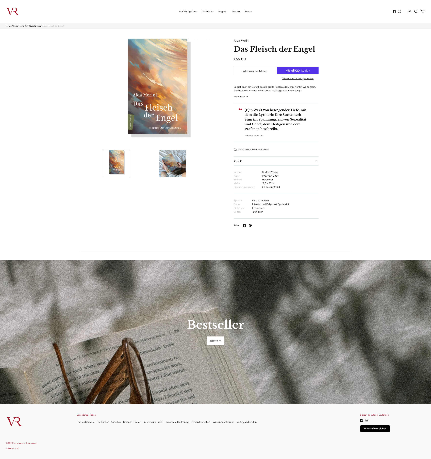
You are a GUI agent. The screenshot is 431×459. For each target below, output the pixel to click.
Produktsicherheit (200, 421)
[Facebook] (394, 11)
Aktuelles (116, 421)
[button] (416, 11)
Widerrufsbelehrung (223, 421)
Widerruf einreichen (375, 428)
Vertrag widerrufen (247, 421)
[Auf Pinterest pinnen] (250, 225)
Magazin (222, 11)
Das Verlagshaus (188, 11)
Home (9, 26)
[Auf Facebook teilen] (244, 225)
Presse (248, 11)
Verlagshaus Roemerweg (25, 443)
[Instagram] (399, 11)
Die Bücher (207, 11)
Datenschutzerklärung (177, 421)
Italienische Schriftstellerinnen (27, 26)
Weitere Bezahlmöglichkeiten (297, 78)
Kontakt (236, 11)
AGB (160, 421)
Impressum (150, 421)
